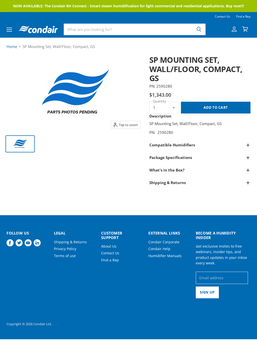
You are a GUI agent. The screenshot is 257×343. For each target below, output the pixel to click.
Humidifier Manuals (165, 255)
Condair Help (159, 248)
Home (12, 46)
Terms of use (65, 255)
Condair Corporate (163, 242)
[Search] (199, 29)
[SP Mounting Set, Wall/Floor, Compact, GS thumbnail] (20, 144)
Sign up (207, 292)
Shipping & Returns (70, 242)
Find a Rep (243, 16)
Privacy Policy (65, 248)
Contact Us (222, 16)
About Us (108, 246)
